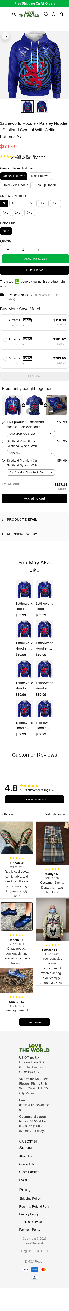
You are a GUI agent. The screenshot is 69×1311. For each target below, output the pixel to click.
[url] (34, 1107)
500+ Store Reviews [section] (31, 156)
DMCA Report (34, 1261)
